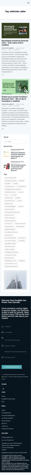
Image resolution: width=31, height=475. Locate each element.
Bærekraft (21, 180)
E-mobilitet (7, 183)
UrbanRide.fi (22, 260)
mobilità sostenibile (9, 249)
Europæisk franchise (10, 200)
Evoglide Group (9, 203)
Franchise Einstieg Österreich (12, 212)
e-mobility (15, 183)
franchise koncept (9, 215)
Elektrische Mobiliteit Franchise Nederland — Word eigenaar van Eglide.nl (18, 155)
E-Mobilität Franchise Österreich (13, 189)
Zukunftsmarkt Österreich (11, 266)
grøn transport (21, 237)
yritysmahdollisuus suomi (11, 263)
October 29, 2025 (20, 48)
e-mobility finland (21, 186)
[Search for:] (15, 141)
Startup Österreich (9, 257)
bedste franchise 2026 (10, 177)
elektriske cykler (9, 197)
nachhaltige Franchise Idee (11, 252)
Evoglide (19, 200)
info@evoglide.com (7, 437)
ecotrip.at (20, 192)
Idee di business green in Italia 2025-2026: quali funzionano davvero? (18, 167)
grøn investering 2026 (10, 237)
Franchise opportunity (10, 220)
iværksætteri (21, 240)
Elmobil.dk (17, 197)
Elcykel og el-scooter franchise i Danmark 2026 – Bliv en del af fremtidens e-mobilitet (14, 99)
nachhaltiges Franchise (10, 255)
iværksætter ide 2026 (10, 243)
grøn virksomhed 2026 (10, 240)
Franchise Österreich (20, 223)
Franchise (20, 206)
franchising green (9, 226)
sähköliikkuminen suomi (10, 260)
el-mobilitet (13, 195)
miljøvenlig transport (10, 246)
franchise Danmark (9, 209)
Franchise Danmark (8, 48)
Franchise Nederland (17, 149)
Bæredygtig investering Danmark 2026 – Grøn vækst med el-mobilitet (15, 43)
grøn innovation (9, 235)
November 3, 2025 (15, 150)
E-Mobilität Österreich (10, 192)
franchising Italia (20, 226)
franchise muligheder (10, 217)
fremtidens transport (10, 229)
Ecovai (6, 195)
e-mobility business (9, 186)
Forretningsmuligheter (10, 206)
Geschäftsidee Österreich (11, 232)
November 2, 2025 (15, 163)
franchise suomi (9, 223)
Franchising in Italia (17, 161)
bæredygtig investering (11, 180)
